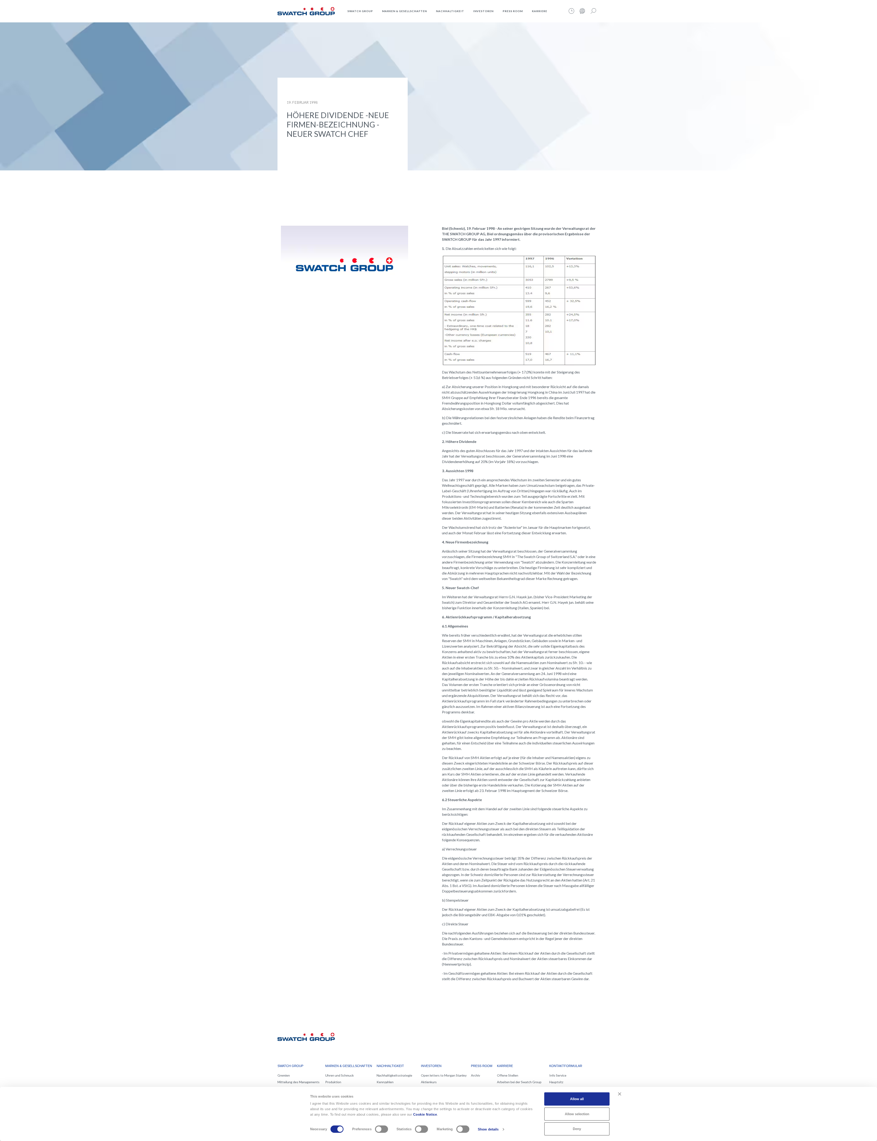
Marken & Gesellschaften (404, 11)
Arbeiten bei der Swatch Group (519, 1082)
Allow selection (577, 1114)
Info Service (557, 1075)
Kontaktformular (565, 1066)
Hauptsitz (556, 1082)
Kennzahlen (385, 1082)
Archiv (475, 1075)
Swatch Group (360, 11)
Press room (513, 11)
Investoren (483, 11)
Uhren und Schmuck (339, 1075)
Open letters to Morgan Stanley (444, 1075)
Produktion (333, 1082)
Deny (577, 1129)
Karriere (539, 11)
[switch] (381, 1129)
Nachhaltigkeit (450, 11)
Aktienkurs (429, 1082)
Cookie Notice (425, 1114)
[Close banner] (619, 1094)
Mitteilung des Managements (298, 1082)
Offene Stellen (507, 1075)
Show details (488, 1129)
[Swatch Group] (306, 10)
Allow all (577, 1099)
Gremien (283, 1075)
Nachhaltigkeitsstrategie (394, 1075)
